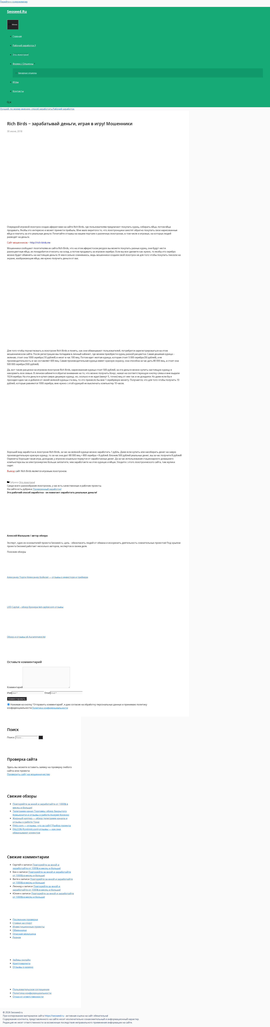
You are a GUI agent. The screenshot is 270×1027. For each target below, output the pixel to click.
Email (47, 692)
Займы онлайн (22, 959)
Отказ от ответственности (28, 996)
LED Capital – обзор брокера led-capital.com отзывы (35, 607)
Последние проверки (25, 919)
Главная (17, 36)
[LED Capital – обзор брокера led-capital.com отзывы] (22, 603)
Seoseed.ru (17, 11)
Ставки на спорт (22, 923)
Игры (16, 82)
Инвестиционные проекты (29, 926)
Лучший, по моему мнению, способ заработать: (26, 108)
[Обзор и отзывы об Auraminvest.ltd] (22, 633)
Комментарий (15, 687)
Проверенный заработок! (47, 489)
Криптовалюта (21, 963)
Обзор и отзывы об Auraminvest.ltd (26, 636)
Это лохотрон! (20, 54)
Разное (17, 937)
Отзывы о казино (23, 967)
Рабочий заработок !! (24, 45)
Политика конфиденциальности (50, 707)
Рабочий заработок (63, 108)
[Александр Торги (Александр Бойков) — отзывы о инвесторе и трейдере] (22, 573)
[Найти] (41, 737)
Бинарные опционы (27, 73)
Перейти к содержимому (14, 1)
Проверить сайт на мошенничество (28, 774)
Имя (9, 692)
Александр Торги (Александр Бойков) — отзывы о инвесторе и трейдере (47, 577)
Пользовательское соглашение (31, 989)
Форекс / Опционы (23, 63)
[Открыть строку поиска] (9, 102)
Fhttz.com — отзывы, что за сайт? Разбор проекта (42, 825)
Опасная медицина (24, 933)
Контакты (18, 91)
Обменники (20, 930)
